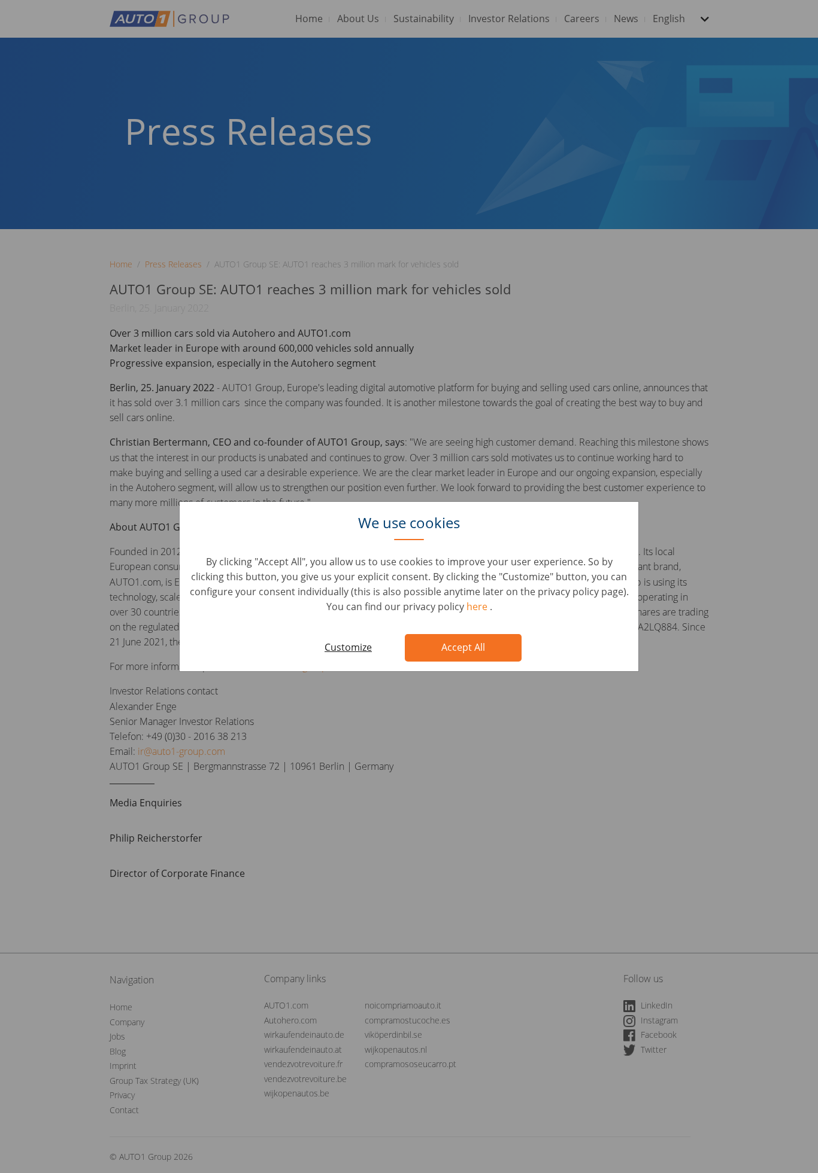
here (478, 606)
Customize (348, 647)
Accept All (463, 647)
